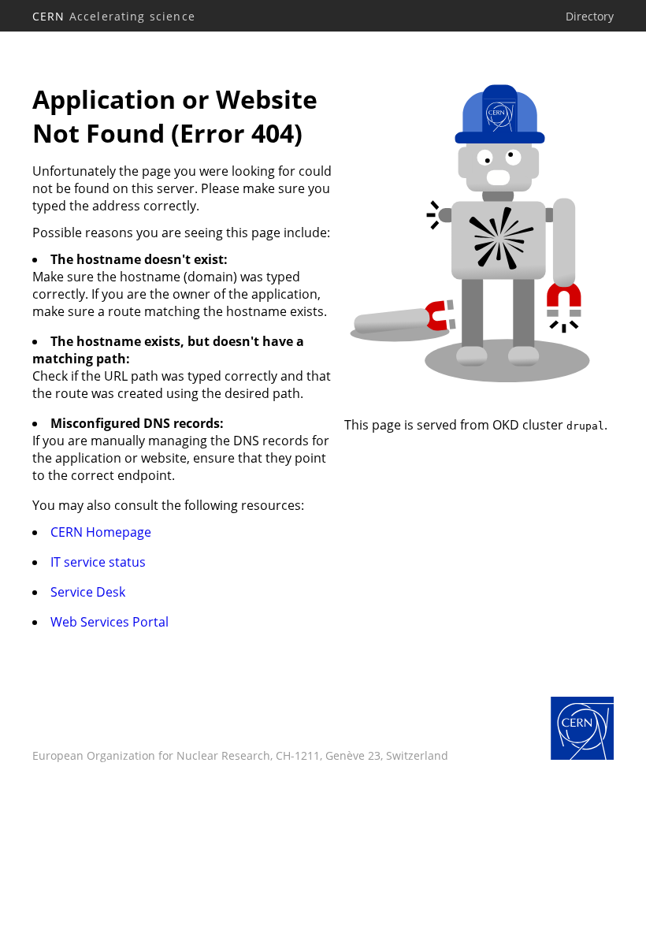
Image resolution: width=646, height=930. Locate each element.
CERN (113, 16)
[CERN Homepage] (582, 730)
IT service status (98, 562)
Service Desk (87, 592)
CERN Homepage (100, 532)
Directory (590, 16)
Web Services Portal (109, 622)
